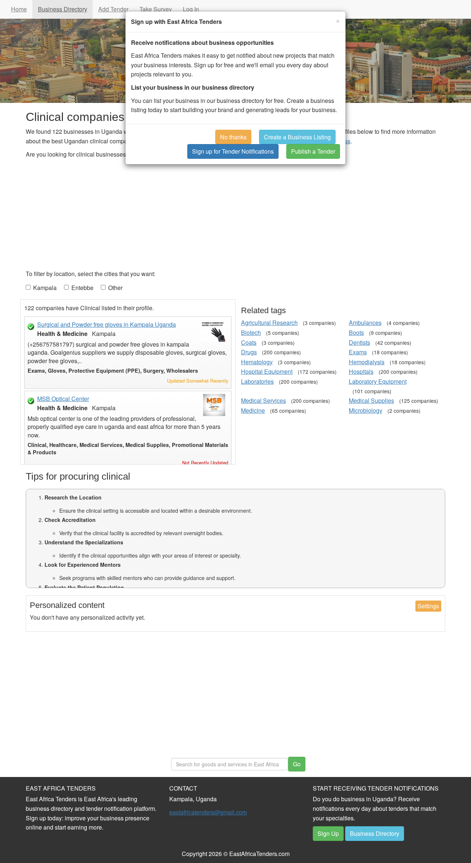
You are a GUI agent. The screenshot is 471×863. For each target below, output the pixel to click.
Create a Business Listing (297, 137)
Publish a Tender (313, 151)
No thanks (233, 137)
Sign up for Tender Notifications (233, 151)
